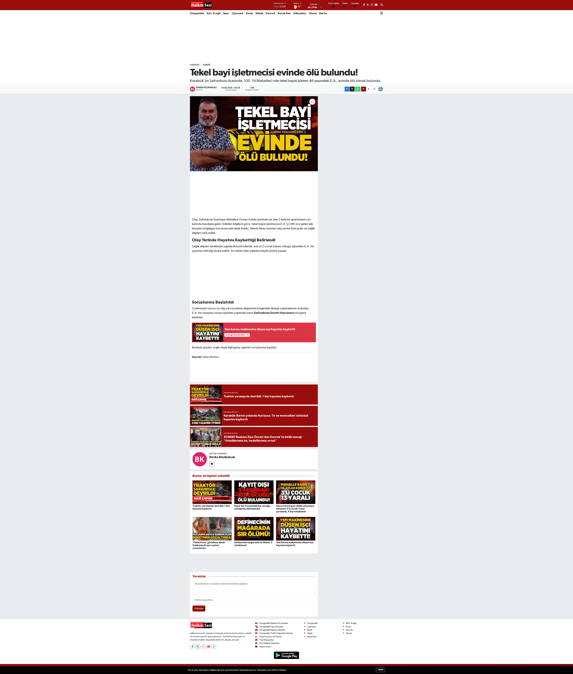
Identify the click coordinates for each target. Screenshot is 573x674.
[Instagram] (203, 646)
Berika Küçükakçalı (222, 457)
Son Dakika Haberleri (269, 643)
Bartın (323, 13)
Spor (226, 13)
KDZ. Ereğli (351, 623)
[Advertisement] (286, 40)
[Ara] (382, 5)
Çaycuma (237, 13)
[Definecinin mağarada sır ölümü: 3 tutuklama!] (254, 528)
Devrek (270, 13)
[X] (197, 646)
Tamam (380, 670)
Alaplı (309, 633)
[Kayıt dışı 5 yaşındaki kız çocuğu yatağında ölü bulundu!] (254, 492)
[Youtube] (208, 646)
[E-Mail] (211, 463)
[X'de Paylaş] (352, 89)
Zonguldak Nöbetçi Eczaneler (273, 623)
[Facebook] (192, 646)
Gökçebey (299, 13)
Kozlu (249, 13)
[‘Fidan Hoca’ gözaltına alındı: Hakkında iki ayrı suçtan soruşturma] (212, 528)
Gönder (199, 608)
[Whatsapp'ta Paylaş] (357, 89)
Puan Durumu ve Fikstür (270, 637)
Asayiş (206, 65)
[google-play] (286, 655)
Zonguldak (197, 13)
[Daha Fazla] (363, 89)
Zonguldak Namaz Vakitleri (272, 630)
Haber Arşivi (265, 647)
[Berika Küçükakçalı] (199, 459)
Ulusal (313, 13)
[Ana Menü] (381, 13)
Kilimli (259, 13)
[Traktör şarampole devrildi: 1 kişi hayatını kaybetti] (212, 492)
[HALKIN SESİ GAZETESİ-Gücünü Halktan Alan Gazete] (201, 5)
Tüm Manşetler (266, 640)
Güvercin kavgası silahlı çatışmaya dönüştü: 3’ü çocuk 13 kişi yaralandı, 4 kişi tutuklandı (295, 509)
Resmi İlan (284, 13)
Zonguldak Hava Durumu (271, 627)
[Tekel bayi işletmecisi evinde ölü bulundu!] (254, 133)
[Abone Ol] (380, 89)
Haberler (194, 65)
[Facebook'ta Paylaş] (347, 89)
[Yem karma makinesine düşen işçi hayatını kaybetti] (295, 528)
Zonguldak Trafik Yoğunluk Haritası (276, 633)
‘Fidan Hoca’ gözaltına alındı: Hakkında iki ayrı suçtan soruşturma (208, 545)
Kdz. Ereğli (214, 13)
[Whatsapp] (213, 646)
